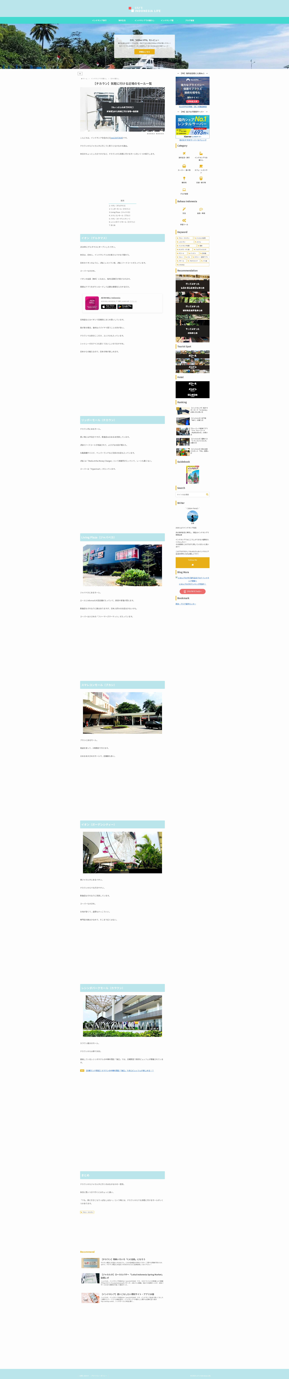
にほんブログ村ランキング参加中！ (192, 584)
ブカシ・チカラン (88, 1212)
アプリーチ (133, 301)
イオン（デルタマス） (118, 205)
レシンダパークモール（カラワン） (123, 222)
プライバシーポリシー (99, 1376)
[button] (207, 494)
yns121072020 (116, 137)
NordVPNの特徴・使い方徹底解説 (193, 106)
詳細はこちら (144, 51)
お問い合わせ (84, 1376)
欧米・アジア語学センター (186, 604)
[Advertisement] (122, 176)
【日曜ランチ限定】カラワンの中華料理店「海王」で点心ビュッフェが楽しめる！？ (120, 1070)
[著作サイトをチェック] (192, 564)
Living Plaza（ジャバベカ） (121, 212)
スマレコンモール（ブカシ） (121, 215)
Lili (192, 523)
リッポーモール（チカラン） (121, 209)
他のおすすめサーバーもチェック (192, 140)
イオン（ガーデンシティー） (121, 218)
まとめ (113, 225)
